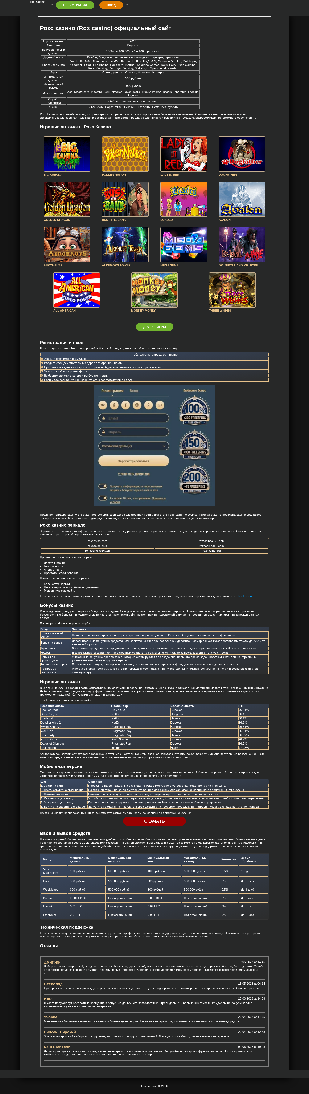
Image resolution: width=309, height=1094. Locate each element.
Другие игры (154, 327)
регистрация (75, 5)
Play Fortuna (245, 596)
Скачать (154, 821)
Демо (67, 154)
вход (111, 5)
